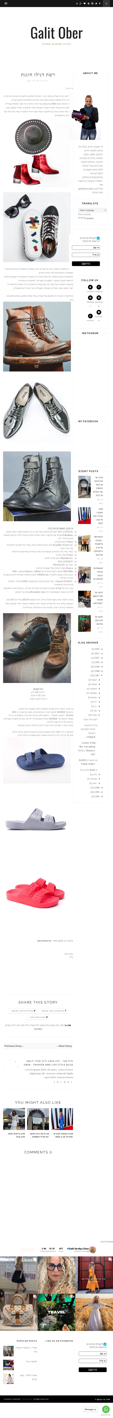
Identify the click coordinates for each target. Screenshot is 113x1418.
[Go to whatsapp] (106, 1409)
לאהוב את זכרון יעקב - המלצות (98, 620)
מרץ (95, 774)
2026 (96, 649)
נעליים (8, 1025)
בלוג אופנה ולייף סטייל (39, 1025)
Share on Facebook (52, 1011)
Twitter (90, 292)
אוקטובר (93, 688)
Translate (89, 218)
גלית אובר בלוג (23, 1025)
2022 (97, 657)
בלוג (62, 1025)
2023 (96, 653)
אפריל (94, 715)
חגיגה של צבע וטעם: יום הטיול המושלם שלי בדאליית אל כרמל (98, 486)
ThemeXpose (27, 1399)
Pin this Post (37, 1017)
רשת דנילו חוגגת (90, 719)
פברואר (94, 778)
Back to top (103, 1399)
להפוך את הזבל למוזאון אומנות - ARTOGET (98, 598)
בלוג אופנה (54, 1025)
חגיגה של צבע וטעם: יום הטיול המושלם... (39, 1135)
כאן (39, 940)
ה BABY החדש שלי (88, 770)
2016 (97, 787)
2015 (97, 792)
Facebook (99, 292)
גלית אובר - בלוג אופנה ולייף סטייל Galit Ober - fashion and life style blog (48, 1063)
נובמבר (94, 684)
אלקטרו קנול (31, 1361)
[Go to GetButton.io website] (106, 1415)
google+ (90, 320)
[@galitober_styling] (92, 1250)
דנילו (14, 1025)
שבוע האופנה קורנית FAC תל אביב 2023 (63, 1135)
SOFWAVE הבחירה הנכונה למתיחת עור (98, 573)
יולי (95, 701)
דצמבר (94, 679)
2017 (97, 675)
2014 (97, 796)
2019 (97, 666)
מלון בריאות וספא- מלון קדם (16, 1135)
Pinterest (90, 304)
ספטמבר (93, 693)
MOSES (38, 1029)
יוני (95, 706)
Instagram (99, 304)
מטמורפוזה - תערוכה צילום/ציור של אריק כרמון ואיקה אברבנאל (98, 545)
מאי (95, 710)
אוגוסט (94, 697)
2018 (97, 671)
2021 (97, 662)
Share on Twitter (22, 1011)
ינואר (95, 783)
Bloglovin (99, 318)
